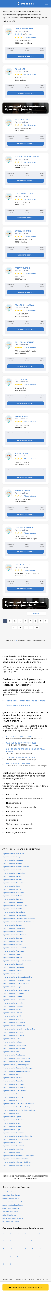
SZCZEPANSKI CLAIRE (24, 194)
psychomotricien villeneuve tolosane (16, 1165)
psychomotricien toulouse (12, 1143)
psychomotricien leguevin (12, 1003)
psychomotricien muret (11, 1039)
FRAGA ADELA (21, 416)
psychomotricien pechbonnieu (14, 1045)
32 (37, 627)
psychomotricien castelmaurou (14, 915)
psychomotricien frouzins (12, 957)
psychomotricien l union (11, 974)
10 (14, 627)
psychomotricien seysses (11, 1117)
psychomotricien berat (11, 886)
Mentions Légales (8, 1279)
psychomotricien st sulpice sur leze (15, 1139)
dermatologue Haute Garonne (11, 1195)
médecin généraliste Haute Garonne (12, 1205)
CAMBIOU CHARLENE (24, 29)
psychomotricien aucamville (13, 854)
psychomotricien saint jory (12, 1097)
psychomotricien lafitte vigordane (15, 990)
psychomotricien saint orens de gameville (18, 1104)
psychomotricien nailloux (12, 1042)
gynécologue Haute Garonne (10, 1198)
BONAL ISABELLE (22, 490)
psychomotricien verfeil (11, 1152)
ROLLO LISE (20, 69)
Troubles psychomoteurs (18, 705)
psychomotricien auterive (12, 863)
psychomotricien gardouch (12, 964)
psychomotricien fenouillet (12, 941)
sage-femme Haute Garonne (10, 1222)
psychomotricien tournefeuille (13, 1146)
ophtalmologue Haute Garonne (11, 1208)
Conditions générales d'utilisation (24, 1279)
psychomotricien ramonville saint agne (17, 1068)
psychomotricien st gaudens (13, 1120)
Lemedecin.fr (10, 640)
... (31, 627)
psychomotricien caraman (12, 899)
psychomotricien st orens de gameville (17, 1136)
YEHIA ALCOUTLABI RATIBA (27, 157)
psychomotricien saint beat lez (14, 1087)
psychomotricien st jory (11, 1126)
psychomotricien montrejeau (13, 1035)
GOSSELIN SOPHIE (23, 231)
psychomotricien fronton (12, 954)
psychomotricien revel (11, 1074)
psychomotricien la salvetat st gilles (16, 980)
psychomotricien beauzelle (12, 883)
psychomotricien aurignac (12, 857)
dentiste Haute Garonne (9, 1192)
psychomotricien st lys (11, 1130)
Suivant (36, 613)
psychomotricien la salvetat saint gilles (17, 977)
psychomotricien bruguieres (13, 893)
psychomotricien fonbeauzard (14, 948)
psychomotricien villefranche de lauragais (18, 1156)
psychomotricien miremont (12, 1019)
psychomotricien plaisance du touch (16, 1058)
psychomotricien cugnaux (12, 938)
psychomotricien (24, 640)
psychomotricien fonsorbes (13, 951)
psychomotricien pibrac (11, 1052)
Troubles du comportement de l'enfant (25, 701)
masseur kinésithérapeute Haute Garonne (14, 1202)
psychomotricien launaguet (13, 993)
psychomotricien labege (11, 987)
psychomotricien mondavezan (13, 1022)
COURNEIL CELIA (22, 565)
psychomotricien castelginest (13, 912)
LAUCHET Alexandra (25, 527)
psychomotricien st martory (13, 1133)
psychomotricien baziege (12, 880)
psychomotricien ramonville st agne (16, 1071)
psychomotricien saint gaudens (14, 1091)
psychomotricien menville (12, 1013)
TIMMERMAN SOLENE (24, 342)
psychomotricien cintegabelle (13, 928)
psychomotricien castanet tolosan (15, 905)
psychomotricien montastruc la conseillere (18, 1029)
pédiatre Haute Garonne (9, 1215)
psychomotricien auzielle (11, 870)
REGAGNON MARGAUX (25, 305)
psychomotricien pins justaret (13, 1055)
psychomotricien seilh (10, 1113)
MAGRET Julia (21, 453)
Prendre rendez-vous (25, 56)
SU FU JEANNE (21, 379)
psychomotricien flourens (12, 944)
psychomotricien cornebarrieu (14, 935)
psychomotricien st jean (11, 1123)
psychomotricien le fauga (12, 996)
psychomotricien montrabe (12, 1032)
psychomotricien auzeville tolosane (15, 867)
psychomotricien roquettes (13, 1081)
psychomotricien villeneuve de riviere (16, 1162)
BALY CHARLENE (22, 120)
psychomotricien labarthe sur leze (15, 983)
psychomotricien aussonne (12, 860)
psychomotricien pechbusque (13, 1048)
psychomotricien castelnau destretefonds (18, 922)
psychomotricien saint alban (13, 1084)
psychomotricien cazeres (12, 925)
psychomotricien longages (12, 1006)
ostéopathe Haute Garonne (10, 1212)
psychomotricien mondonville (13, 1026)
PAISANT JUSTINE (22, 268)
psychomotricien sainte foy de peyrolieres (18, 1110)
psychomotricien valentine (12, 1149)
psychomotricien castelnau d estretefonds (18, 918)
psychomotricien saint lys (12, 1100)
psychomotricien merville (11, 1016)
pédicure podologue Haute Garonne (12, 1218)
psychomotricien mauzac (11, 1009)
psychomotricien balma (11, 876)
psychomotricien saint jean (12, 1094)
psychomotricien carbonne (12, 902)
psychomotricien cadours (12, 896)
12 (26, 627)
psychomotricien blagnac (12, 889)
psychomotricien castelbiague (13, 909)
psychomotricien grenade (12, 970)
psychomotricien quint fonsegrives (15, 1065)
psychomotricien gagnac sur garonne (16, 961)
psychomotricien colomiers (12, 931)
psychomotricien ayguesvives (13, 873)
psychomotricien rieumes (12, 1078)
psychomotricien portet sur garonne (16, 1061)
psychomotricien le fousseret (13, 1000)
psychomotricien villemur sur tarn (15, 1159)
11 (20, 627)
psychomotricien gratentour (13, 967)
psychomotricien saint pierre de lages (16, 1107)
